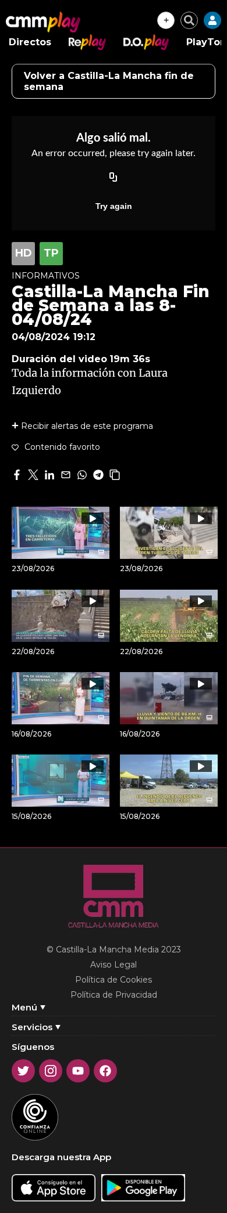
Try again (113, 206)
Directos (30, 42)
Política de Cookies (113, 979)
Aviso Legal (113, 964)
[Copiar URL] (113, 178)
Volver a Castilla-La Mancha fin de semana (109, 81)
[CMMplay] (43, 22)
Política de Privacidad (113, 995)
